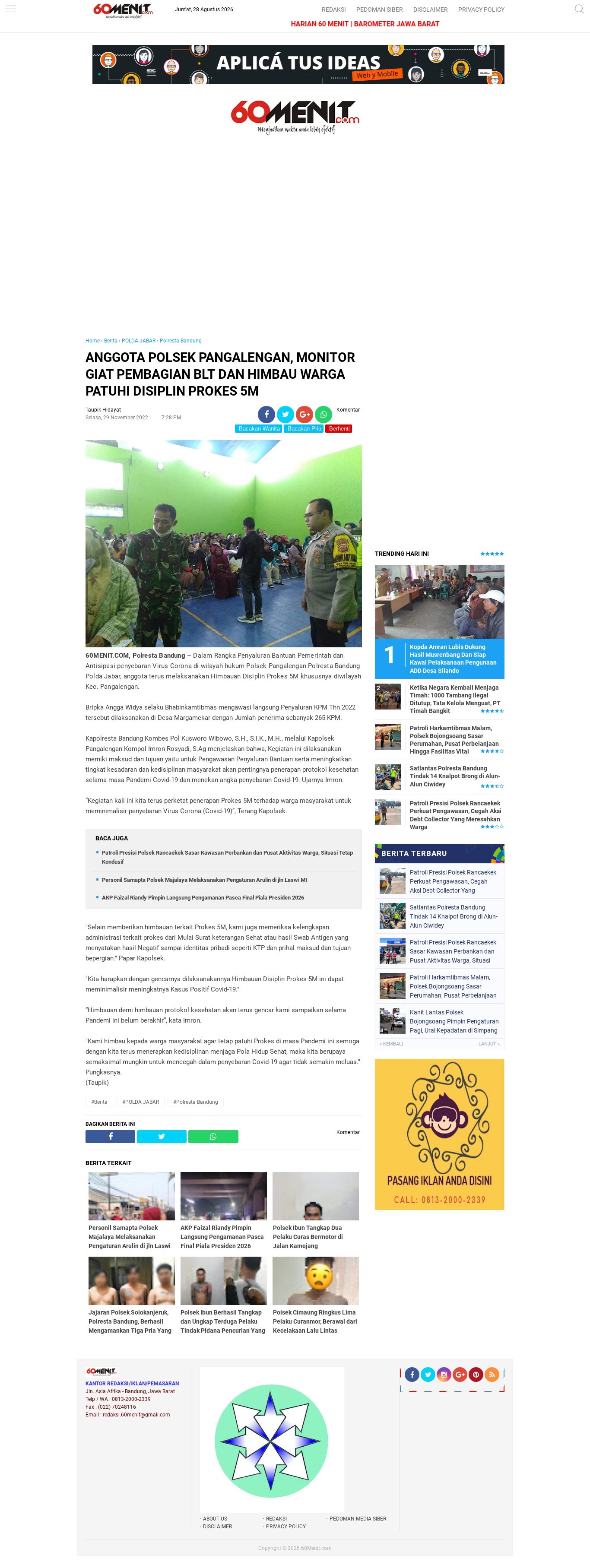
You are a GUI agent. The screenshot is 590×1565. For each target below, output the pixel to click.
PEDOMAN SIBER (379, 9)
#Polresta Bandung (195, 1102)
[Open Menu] (11, 9)
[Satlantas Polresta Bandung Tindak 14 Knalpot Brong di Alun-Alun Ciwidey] (388, 776)
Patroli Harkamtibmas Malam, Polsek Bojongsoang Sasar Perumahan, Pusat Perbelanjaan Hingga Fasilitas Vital (454, 740)
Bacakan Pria (303, 428)
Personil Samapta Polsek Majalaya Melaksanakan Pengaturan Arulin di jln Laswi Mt (204, 880)
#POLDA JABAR (140, 1102)
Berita (110, 341)
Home (93, 341)
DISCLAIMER (430, 9)
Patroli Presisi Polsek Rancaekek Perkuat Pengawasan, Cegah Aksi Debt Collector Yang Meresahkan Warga (455, 815)
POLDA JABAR (138, 341)
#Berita (99, 1102)
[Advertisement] (224, 245)
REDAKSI (334, 9)
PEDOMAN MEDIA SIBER (358, 1519)
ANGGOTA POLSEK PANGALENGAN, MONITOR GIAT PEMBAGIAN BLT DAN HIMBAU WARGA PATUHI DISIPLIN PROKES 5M (220, 374)
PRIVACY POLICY (481, 9)
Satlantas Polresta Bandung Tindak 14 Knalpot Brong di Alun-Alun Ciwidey (455, 776)
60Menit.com (316, 1548)
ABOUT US (215, 1519)
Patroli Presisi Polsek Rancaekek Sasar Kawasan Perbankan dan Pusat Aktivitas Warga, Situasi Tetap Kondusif (453, 951)
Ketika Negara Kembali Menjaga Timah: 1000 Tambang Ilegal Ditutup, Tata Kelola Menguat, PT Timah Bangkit (455, 699)
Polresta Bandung (181, 341)
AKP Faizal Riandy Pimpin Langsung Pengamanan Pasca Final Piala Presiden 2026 (203, 897)
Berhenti (338, 428)
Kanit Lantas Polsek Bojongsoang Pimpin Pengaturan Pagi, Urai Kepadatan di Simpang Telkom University (454, 1021)
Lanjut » (489, 1044)
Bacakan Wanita (258, 428)
